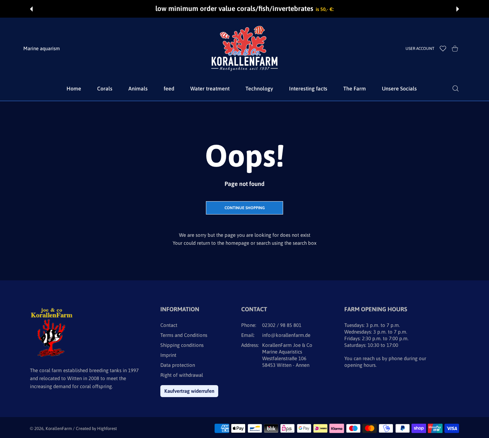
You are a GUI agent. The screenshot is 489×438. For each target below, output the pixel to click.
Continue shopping (245, 208)
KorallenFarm (59, 428)
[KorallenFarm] (244, 48)
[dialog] (455, 88)
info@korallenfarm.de (286, 335)
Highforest (107, 428)
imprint (168, 355)
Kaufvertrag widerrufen (189, 391)
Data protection (177, 365)
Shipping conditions (182, 345)
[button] (31, 9)
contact (168, 325)
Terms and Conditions (183, 335)
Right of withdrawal (181, 375)
